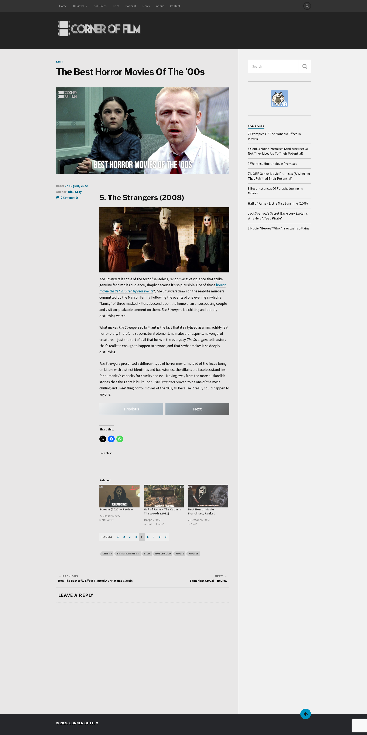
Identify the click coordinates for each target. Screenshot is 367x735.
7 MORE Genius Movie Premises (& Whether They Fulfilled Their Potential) (279, 175)
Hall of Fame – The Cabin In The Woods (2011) (162, 511)
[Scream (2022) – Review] (119, 496)
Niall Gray (75, 192)
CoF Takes (100, 6)
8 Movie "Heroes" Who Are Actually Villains (278, 228)
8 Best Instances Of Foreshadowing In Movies (275, 190)
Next (197, 409)
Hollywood (163, 553)
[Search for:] (279, 66)
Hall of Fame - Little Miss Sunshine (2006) (278, 203)
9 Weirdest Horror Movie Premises (272, 163)
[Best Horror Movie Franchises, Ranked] (208, 496)
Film (147, 553)
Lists (116, 6)
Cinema (107, 553)
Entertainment (128, 553)
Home (63, 6)
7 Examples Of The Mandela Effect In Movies (274, 136)
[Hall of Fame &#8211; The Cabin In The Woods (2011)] (164, 496)
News (146, 6)
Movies (194, 553)
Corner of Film (84, 723)
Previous (131, 409)
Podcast (131, 6)
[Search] (307, 6)
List (59, 61)
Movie (180, 553)
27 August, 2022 (76, 186)
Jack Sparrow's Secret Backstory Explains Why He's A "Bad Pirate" (278, 215)
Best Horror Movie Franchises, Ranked (201, 511)
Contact (175, 6)
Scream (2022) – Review (116, 509)
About (160, 6)
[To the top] (305, 714)
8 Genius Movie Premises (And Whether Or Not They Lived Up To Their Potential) (278, 151)
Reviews (78, 6)
